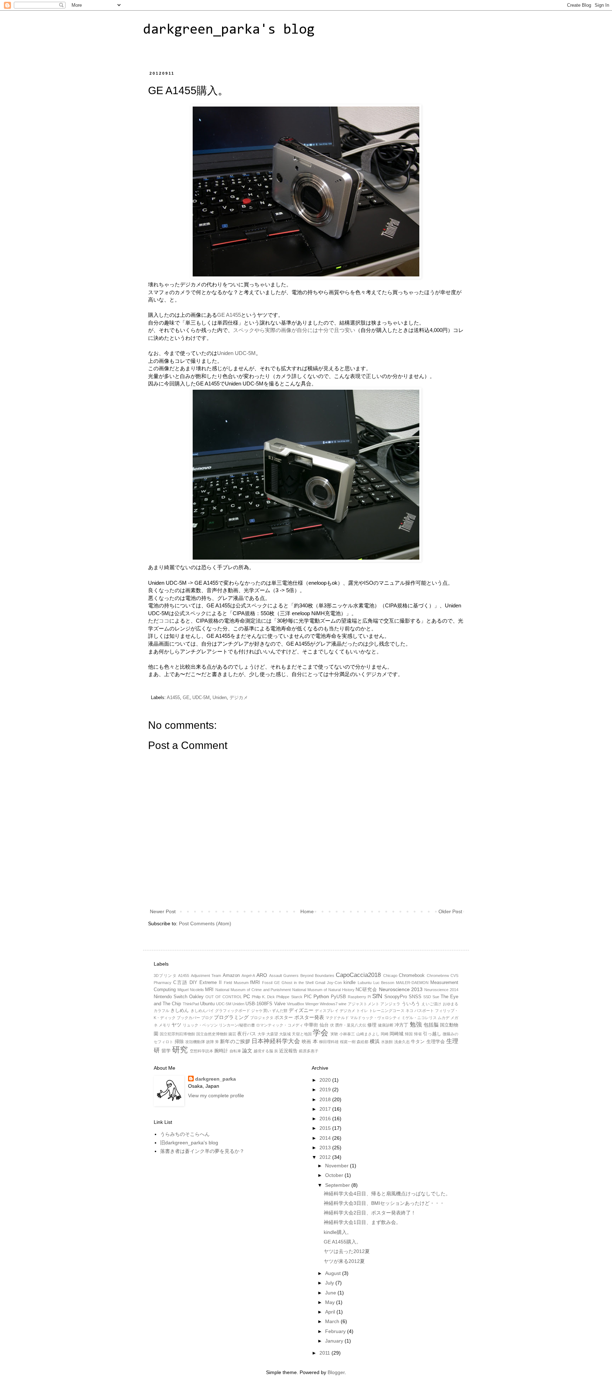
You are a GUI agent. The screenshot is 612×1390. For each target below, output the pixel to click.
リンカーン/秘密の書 (237, 1025)
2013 (325, 1147)
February (336, 1331)
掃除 (179, 1041)
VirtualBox (295, 1004)
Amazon (231, 975)
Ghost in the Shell (298, 982)
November (337, 1165)
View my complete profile (216, 1095)
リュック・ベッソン (200, 1025)
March (333, 1321)
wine (342, 1004)
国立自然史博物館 (211, 1034)
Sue (435, 997)
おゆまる (451, 1004)
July (330, 1283)
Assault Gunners (284, 975)
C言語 (180, 982)
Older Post (450, 911)
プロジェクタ (261, 1018)
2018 (325, 1099)
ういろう (411, 1003)
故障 (210, 1042)
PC (246, 996)
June (331, 1292)
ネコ (409, 1010)
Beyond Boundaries (317, 975)
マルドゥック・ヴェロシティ (375, 1018)
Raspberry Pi (359, 997)
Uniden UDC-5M (236, 353)
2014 (325, 1138)
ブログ (207, 1018)
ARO (261, 975)
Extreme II (210, 982)
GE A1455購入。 (342, 1242)
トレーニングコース (386, 1010)
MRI (209, 989)
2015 (325, 1128)
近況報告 (288, 1050)
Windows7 (329, 1004)
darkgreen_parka (215, 1079)
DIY (193, 982)
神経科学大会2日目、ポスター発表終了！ (370, 1212)
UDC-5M (201, 697)
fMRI (255, 982)
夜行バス (246, 1033)
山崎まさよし (368, 1034)
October (335, 1175)
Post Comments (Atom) (205, 923)
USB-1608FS (258, 1003)
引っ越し (432, 1033)
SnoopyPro (395, 996)
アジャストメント (364, 1004)
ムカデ (443, 1018)
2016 (325, 1118)
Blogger (336, 1372)
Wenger (312, 1004)
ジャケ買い (261, 1010)
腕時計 (221, 1050)
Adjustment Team (206, 975)
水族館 (387, 1042)
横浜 (375, 1041)
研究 (180, 1049)
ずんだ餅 (280, 1010)
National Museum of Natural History (323, 990)
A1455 (173, 697)
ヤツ (176, 1025)
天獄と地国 (301, 1034)
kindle (350, 982)
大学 (261, 1034)
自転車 (235, 1051)
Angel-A (248, 975)
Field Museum (236, 982)
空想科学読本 (201, 1051)
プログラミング (231, 1017)
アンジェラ (390, 1004)
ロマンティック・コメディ (279, 1025)
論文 (247, 1050)
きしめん (179, 1010)
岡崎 (385, 1034)
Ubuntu (207, 1003)
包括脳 (431, 1025)
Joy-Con (334, 982)
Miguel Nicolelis (190, 990)
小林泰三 (347, 1034)
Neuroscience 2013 (401, 989)
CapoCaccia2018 (358, 975)
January (335, 1341)
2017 (325, 1109)
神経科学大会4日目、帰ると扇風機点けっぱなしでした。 (387, 1193)
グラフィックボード (232, 1010)
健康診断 (385, 1025)
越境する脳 (263, 1051)
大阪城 (285, 1034)
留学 (166, 1050)
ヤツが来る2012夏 (344, 1261)
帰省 (418, 1034)
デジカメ (239, 697)
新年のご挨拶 (235, 1041)
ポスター (283, 1017)
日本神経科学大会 (275, 1041)
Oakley (196, 996)
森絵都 (362, 1042)
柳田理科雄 (329, 1042)
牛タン (418, 1041)
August (333, 1273)
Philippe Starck (289, 997)
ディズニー (301, 1010)
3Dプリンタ (165, 975)
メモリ (164, 1025)
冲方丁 (401, 1025)
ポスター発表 (309, 1017)
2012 (325, 1157)
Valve (279, 1003)
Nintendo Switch (170, 996)
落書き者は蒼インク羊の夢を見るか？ (202, 1151)
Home (307, 911)
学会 (320, 1032)
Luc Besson (384, 982)
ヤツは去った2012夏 (347, 1251)
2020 (325, 1080)
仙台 (324, 1025)
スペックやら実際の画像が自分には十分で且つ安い (294, 330)
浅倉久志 (402, 1042)
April (330, 1312)
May (330, 1302)
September (338, 1185)
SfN (377, 996)
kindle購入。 (338, 1232)
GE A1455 (229, 315)
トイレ (362, 1010)
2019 (325, 1089)
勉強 (416, 1024)
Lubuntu (365, 982)
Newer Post (163, 911)
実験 (334, 1034)
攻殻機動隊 (195, 1042)
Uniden (219, 697)
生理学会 (435, 1041)
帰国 (409, 1034)
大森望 (272, 1034)
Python (321, 996)
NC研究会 (366, 989)
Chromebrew (438, 975)
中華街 (311, 1025)
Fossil (267, 982)
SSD (427, 997)
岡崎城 (396, 1033)
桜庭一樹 (348, 1042)
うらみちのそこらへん (185, 1134)
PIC (308, 996)
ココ (164, 621)
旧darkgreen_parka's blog (189, 1142)
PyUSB (338, 996)
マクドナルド (337, 1018)
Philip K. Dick (263, 997)
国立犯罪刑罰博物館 (177, 1034)
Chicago (390, 975)
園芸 (232, 1034)
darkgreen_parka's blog (228, 30)
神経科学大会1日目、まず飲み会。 (362, 1222)
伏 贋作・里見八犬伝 (348, 1025)
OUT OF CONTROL (223, 997)
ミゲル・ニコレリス (419, 1018)
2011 (325, 1353)
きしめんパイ (202, 1010)
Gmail (320, 982)
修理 (371, 1025)
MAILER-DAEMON (412, 982)
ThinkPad (191, 1004)
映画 (306, 1041)
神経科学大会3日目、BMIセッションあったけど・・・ (384, 1203)
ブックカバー (188, 1018)
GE (186, 697)
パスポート (424, 1010)
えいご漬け (431, 1004)
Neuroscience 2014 (441, 990)
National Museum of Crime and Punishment (253, 990)
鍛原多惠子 (308, 1051)
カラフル (161, 1010)
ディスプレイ (326, 1010)
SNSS (415, 996)
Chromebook (412, 975)
